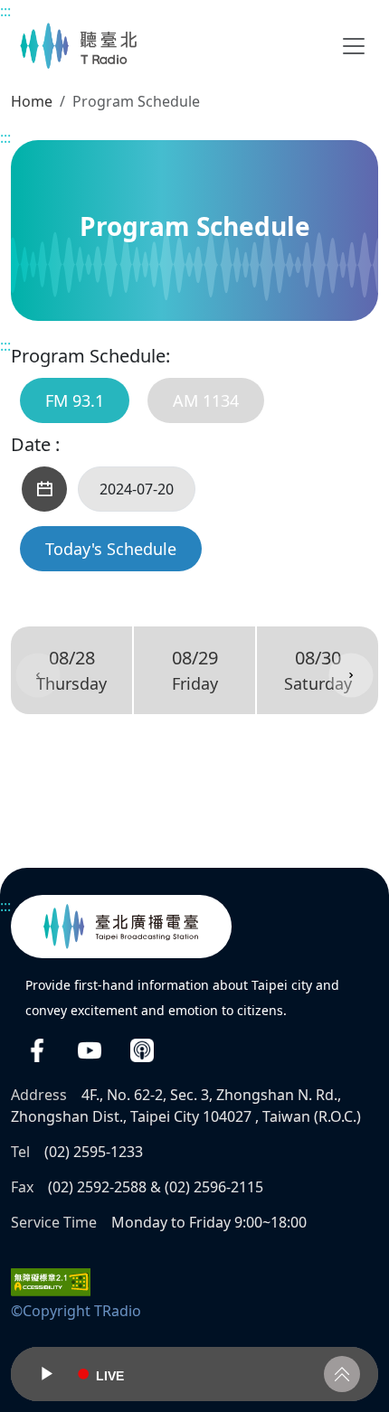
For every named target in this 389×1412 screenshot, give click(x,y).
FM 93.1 (74, 400)
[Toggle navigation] (353, 46)
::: (5, 11)
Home (31, 101)
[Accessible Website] (50, 1281)
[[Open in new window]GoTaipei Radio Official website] (121, 926)
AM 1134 (206, 400)
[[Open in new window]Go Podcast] (142, 1050)
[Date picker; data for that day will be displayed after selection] (44, 489)
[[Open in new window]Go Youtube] (89, 1050)
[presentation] (38, 675)
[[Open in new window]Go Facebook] (37, 1050)
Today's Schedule (110, 549)
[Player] (194, 1374)
